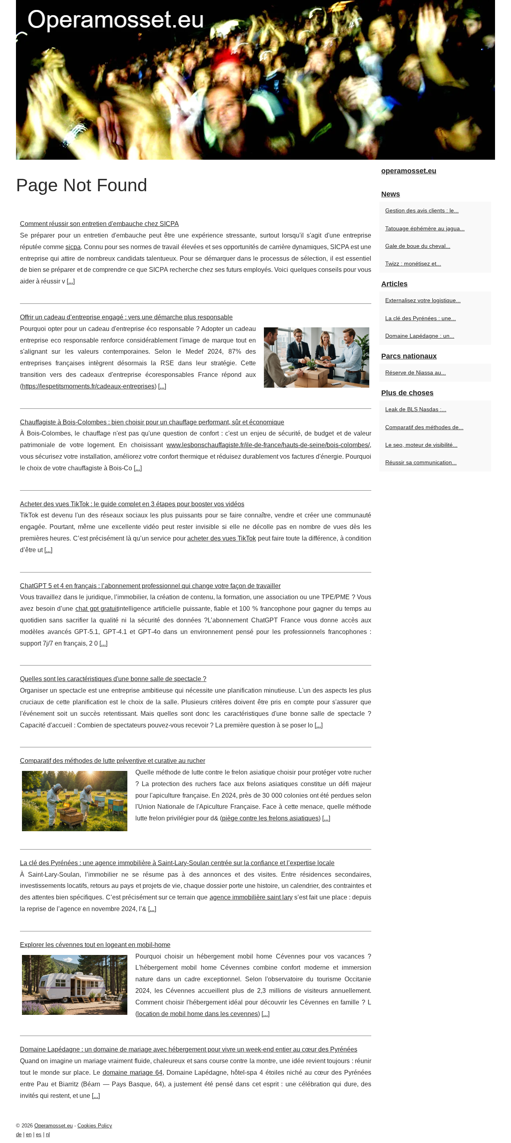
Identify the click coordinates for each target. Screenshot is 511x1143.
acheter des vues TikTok (221, 538)
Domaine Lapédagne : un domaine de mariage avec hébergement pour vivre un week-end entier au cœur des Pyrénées (188, 1049)
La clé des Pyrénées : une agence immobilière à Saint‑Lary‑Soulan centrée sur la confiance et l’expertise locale (177, 863)
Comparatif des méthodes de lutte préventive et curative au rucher (112, 760)
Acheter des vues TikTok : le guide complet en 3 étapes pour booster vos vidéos (132, 504)
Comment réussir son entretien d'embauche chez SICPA (99, 223)
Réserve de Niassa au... (415, 372)
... (70, 281)
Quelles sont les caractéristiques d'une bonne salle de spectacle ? (113, 678)
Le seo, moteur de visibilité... (421, 445)
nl (48, 1134)
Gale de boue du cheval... (417, 246)
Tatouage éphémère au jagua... (425, 228)
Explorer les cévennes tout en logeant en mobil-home (95, 944)
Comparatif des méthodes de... (424, 427)
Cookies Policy (94, 1126)
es (39, 1134)
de (19, 1134)
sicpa (73, 247)
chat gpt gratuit (96, 608)
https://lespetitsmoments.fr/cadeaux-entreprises (88, 386)
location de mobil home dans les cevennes (197, 1013)
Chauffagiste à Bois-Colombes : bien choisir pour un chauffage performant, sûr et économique (152, 422)
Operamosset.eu (53, 1126)
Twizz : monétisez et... (413, 263)
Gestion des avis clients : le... (422, 210)
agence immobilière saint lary (251, 897)
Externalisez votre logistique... (423, 300)
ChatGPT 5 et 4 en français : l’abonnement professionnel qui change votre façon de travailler (150, 585)
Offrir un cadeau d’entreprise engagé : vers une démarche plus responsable (126, 317)
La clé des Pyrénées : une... (420, 318)
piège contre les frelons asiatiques (270, 818)
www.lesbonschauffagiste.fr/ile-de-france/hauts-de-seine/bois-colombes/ (268, 445)
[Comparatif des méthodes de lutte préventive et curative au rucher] (74, 800)
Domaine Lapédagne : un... (419, 336)
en (29, 1134)
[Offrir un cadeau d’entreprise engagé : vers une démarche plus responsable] (316, 356)
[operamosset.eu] (255, 80)
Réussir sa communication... (421, 462)
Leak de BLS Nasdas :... (415, 409)
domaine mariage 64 (132, 1072)
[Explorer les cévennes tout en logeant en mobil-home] (74, 984)
